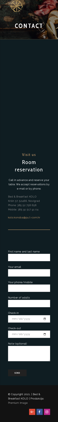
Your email (14, 266)
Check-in (13, 313)
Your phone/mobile (20, 282)
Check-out (14, 328)
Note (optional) (17, 343)
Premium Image (18, 402)
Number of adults (19, 297)
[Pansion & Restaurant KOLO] (17, 6)
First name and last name (24, 251)
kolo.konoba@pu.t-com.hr (24, 217)
